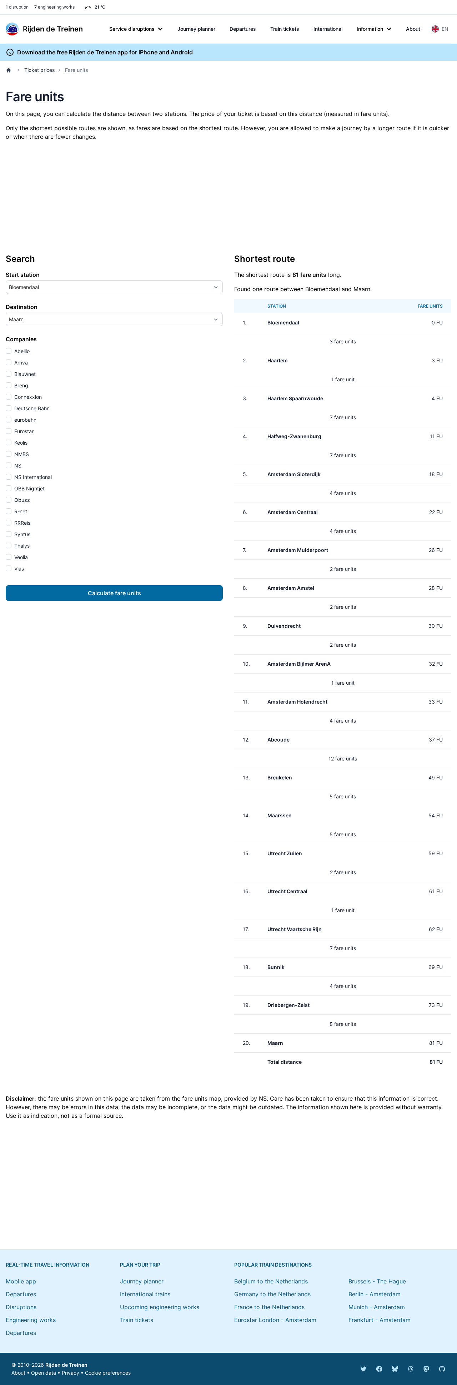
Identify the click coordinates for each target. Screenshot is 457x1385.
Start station (23, 274)
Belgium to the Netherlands (271, 1281)
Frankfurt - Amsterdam (379, 1319)
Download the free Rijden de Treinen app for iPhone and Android (105, 52)
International (327, 29)
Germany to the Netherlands (272, 1294)
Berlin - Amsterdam (374, 1294)
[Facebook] (379, 1368)
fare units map (201, 1098)
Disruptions (21, 1307)
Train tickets (284, 29)
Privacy (70, 1373)
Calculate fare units (114, 593)
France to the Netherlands (269, 1307)
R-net (20, 511)
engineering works (54, 7)
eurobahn (24, 420)
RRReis (21, 523)
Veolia (20, 557)
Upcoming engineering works (159, 1307)
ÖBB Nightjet (29, 488)
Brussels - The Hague (377, 1281)
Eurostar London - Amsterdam (275, 1319)
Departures (243, 29)
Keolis (20, 443)
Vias (18, 569)
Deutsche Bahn (31, 408)
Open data (43, 1373)
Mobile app (21, 1281)
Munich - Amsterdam (376, 1307)
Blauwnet (24, 374)
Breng (20, 385)
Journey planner (196, 29)
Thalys (21, 546)
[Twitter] (363, 1368)
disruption (17, 7)
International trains (145, 1294)
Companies (21, 339)
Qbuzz (21, 500)
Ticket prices (39, 70)
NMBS (21, 454)
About (413, 29)
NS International (32, 477)
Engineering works (31, 1319)
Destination (21, 306)
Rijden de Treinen (66, 1365)
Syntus (21, 534)
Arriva (20, 362)
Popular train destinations (273, 1265)
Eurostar (23, 431)
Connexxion (27, 397)
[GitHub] (442, 1368)
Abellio (21, 351)
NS (17, 466)
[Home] (10, 70)
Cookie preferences (108, 1373)
